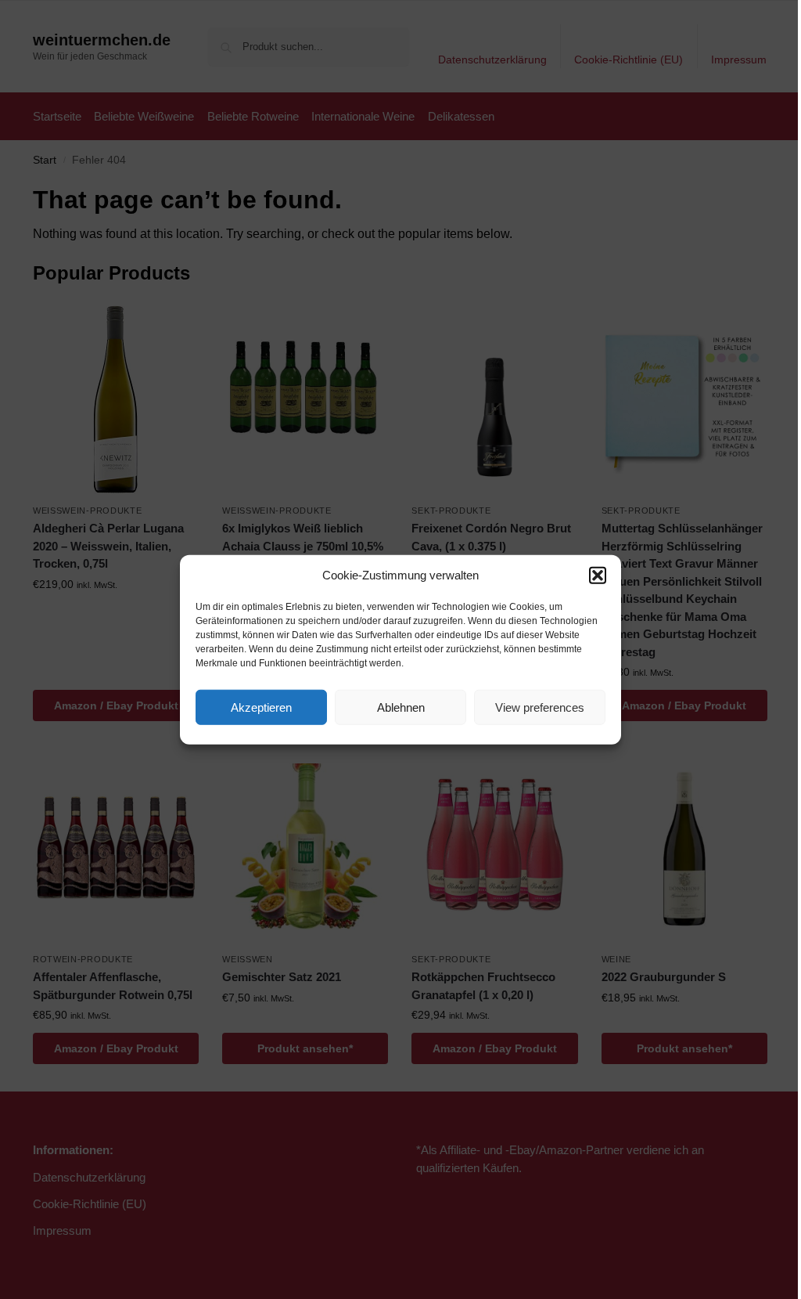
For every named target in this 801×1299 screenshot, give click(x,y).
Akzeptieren (261, 706)
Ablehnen (401, 706)
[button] (597, 575)
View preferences (539, 706)
